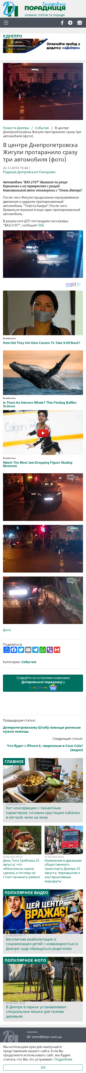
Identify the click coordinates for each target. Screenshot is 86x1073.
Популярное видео (26, 892)
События (42, 128)
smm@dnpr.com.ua (47, 1037)
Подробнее (63, 1059)
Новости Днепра (16, 128)
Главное (14, 761)
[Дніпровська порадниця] (13, 1038)
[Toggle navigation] (6, 23)
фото (7, 630)
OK (43, 1067)
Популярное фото (25, 960)
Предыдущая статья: (42, 726)
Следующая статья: (45, 744)
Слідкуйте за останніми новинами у (43, 683)
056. (41, 225)
